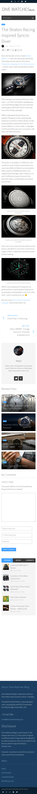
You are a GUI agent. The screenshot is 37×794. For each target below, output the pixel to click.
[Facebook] (15, 1)
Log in (3, 768)
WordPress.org (7, 781)
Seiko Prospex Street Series (15, 465)
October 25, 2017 (18, 600)
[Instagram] (22, 1)
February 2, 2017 (15, 46)
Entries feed (6, 773)
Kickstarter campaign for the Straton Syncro (18, 64)
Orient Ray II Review (18, 597)
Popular (7, 560)
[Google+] (18, 1)
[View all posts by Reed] (18, 351)
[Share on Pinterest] (21, 50)
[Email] (11, 1)
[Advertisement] (16, 647)
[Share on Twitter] (15, 50)
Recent (18, 560)
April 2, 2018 (16, 611)
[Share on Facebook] (13, 50)
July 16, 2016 (17, 570)
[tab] (7, 560)
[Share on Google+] (18, 50)
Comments (30, 560)
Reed (6, 46)
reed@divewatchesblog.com (12, 719)
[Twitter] (25, 1)
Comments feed (7, 777)
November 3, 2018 (18, 592)
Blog (3, 24)
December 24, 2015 (19, 581)
